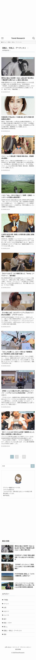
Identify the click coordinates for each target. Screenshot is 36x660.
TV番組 (6, 600)
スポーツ (6, 611)
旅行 (5, 619)
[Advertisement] (18, 18)
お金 (5, 607)
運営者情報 (18, 649)
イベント (6, 603)
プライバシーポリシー (25, 647)
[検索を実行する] (33, 466)
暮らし (6, 626)
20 (24, 457)
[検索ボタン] (33, 38)
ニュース (6, 615)
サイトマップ (15, 647)
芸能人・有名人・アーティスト (13, 630)
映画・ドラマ (8, 623)
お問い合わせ (8, 647)
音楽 (5, 634)
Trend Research (18, 38)
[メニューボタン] (2, 38)
